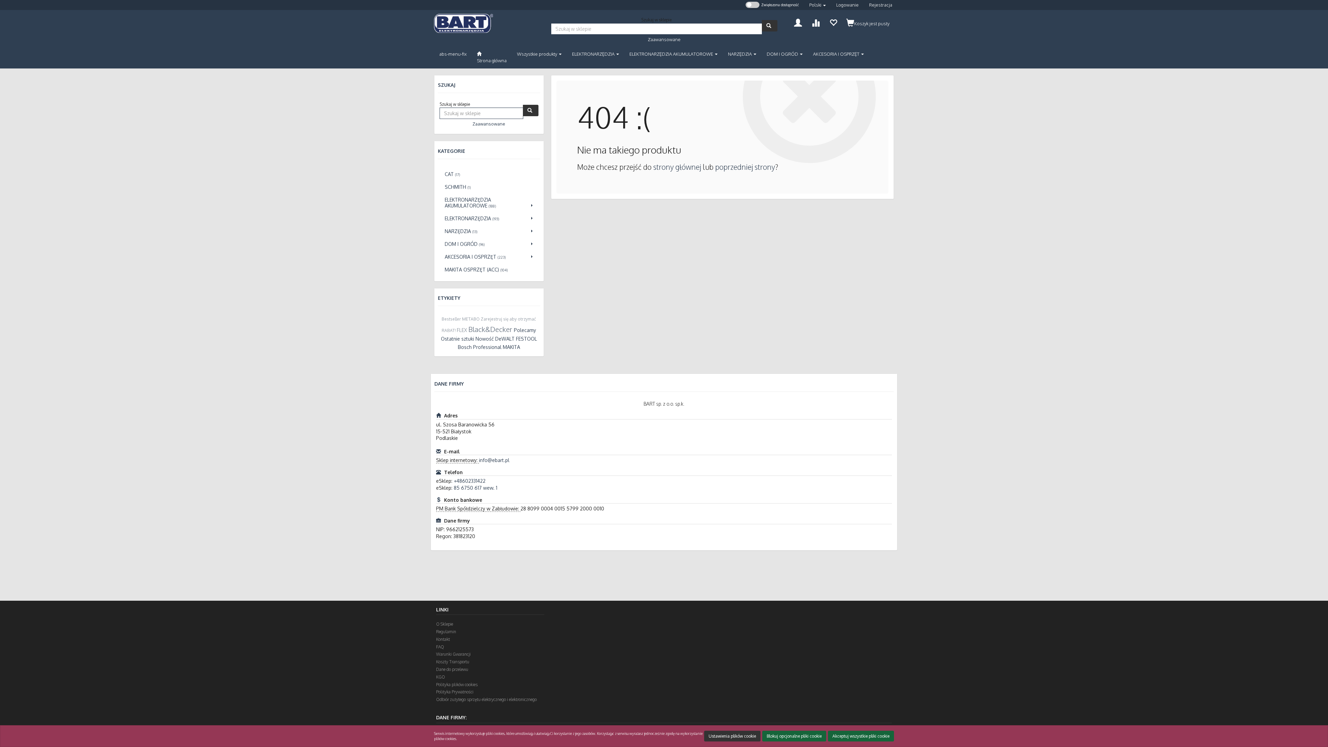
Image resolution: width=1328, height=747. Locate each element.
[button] (817, 5)
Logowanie (847, 5)
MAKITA (511, 347)
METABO (471, 319)
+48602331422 (470, 481)
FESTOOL (526, 339)
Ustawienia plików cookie (732, 736)
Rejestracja (880, 5)
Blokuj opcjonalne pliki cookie (794, 736)
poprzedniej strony (745, 167)
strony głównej (677, 167)
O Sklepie (444, 624)
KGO (440, 677)
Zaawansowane (664, 39)
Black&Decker (490, 329)
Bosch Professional (479, 347)
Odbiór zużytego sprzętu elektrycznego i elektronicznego (486, 699)
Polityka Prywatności (454, 691)
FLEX (462, 330)
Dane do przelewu (452, 669)
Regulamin (446, 631)
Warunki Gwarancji (453, 654)
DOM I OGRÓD (783, 54)
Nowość (485, 339)
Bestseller (451, 319)
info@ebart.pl (494, 460)
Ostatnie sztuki (457, 339)
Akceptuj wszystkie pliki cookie (860, 736)
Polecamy (525, 330)
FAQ (440, 646)
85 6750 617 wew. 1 (475, 488)
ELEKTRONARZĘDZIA (594, 54)
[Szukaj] (769, 25)
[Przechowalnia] (833, 22)
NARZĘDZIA (740, 54)
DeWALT (505, 339)
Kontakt (443, 639)
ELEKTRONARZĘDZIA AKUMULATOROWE (671, 54)
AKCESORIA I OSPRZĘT (836, 54)
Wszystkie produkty (537, 54)
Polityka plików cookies (457, 684)
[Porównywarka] (815, 22)
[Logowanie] (798, 22)
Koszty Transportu (452, 661)
